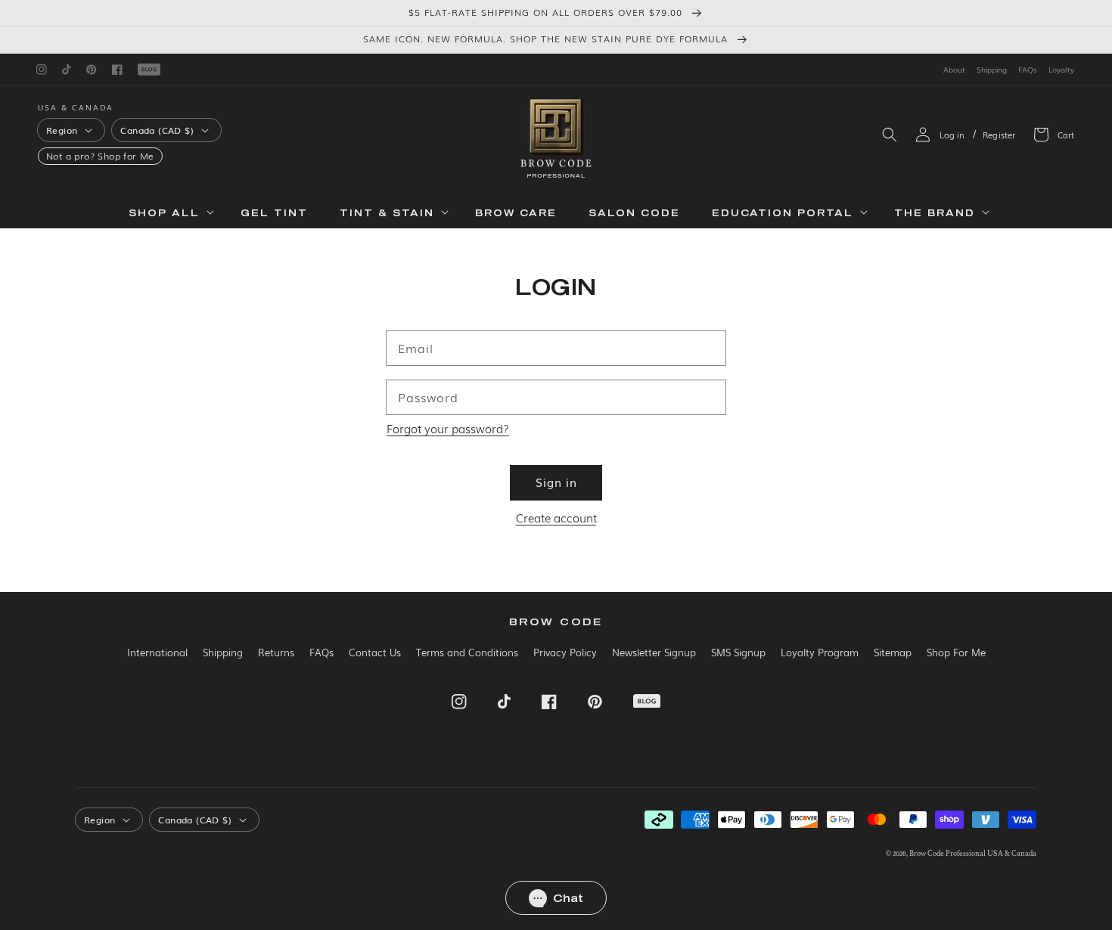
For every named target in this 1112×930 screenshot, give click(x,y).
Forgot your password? (448, 428)
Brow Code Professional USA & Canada (972, 853)
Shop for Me (126, 156)
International (157, 652)
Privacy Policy (565, 652)
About (954, 69)
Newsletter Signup (654, 652)
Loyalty (1061, 69)
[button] (889, 134)
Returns (276, 652)
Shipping (992, 69)
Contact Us (375, 652)
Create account (556, 517)
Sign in (556, 481)
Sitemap (893, 652)
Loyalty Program (820, 652)
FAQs (1027, 69)
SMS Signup (738, 652)
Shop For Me (956, 652)
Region (61, 130)
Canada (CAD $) (157, 130)
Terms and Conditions (467, 652)
